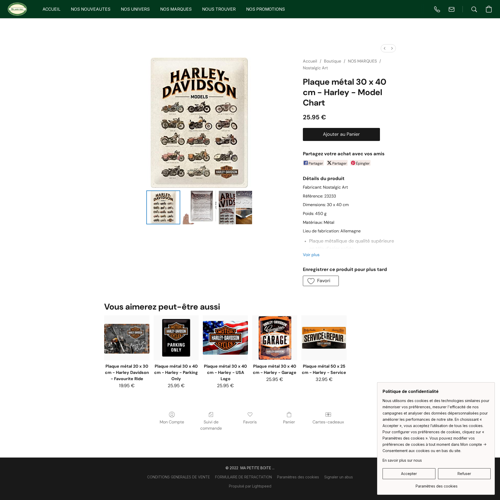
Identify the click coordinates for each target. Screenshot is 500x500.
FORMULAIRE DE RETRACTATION (243, 477)
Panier (289, 422)
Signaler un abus (338, 477)
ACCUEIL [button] (51, 9)
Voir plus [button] (311, 254)
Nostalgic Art (315, 68)
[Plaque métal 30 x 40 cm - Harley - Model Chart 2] (235, 207)
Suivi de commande (211, 425)
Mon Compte (172, 422)
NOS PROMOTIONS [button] (265, 9)
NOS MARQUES (362, 61)
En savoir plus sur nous (402, 460)
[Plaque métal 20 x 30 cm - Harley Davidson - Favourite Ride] (126, 337)
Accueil (310, 61)
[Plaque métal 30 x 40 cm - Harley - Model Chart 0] (163, 207)
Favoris (250, 422)
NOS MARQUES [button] (176, 9)
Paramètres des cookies (298, 477)
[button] (17, 9)
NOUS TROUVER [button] (219, 9)
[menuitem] (384, 48)
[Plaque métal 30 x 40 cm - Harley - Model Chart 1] (199, 207)
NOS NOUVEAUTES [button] (90, 9)
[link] (437, 484)
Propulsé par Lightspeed (250, 486)
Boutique (332, 61)
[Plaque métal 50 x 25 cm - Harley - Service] (323, 337)
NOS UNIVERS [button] (135, 9)
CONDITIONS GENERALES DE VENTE (178, 477)
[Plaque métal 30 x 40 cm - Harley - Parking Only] (176, 337)
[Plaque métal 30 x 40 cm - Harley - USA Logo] (225, 337)
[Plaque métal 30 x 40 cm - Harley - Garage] (274, 337)
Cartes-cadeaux (328, 422)
